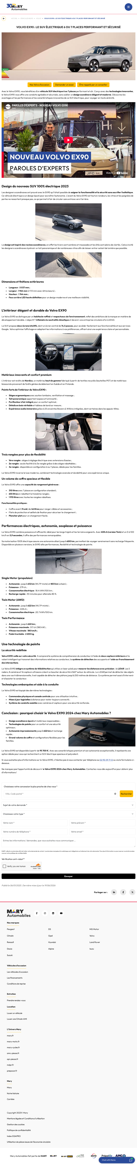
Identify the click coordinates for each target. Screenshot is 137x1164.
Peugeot (11, 929)
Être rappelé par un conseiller (93, 84)
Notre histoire (13, 1093)
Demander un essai (64, 84)
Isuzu (92, 948)
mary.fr (10, 1035)
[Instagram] (45, 913)
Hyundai (52, 942)
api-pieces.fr (12, 1059)
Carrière (10, 1099)
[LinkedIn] (53, 913)
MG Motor (94, 929)
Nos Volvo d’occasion (39, 84)
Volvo (92, 935)
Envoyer (68, 876)
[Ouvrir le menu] (128, 7)
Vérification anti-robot (12, 859)
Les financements (14, 978)
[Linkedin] (114, 892)
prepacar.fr (12, 1071)
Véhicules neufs (26, 18)
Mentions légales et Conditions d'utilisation (26, 1118)
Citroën (10, 935)
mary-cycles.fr (13, 1047)
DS (49, 929)
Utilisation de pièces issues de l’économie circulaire (28, 1142)
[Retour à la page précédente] (4, 18)
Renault (10, 942)
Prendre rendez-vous (16, 1000)
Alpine (51, 948)
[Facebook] (123, 892)
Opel (50, 935)
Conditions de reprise (16, 983)
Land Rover (95, 942)
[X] (132, 892)
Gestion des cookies (15, 1124)
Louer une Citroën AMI (17, 1019)
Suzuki (10, 955)
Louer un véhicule (14, 1013)
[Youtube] (61, 913)
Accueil (14, 18)
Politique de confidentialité (19, 1130)
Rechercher (126, 793)
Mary (9, 1087)
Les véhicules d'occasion (17, 972)
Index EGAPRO (14, 1136)
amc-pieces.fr (13, 1053)
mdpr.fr (10, 1065)
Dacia (9, 948)
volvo (38, 18)
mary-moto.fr (13, 1041)
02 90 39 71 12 (106, 760)
